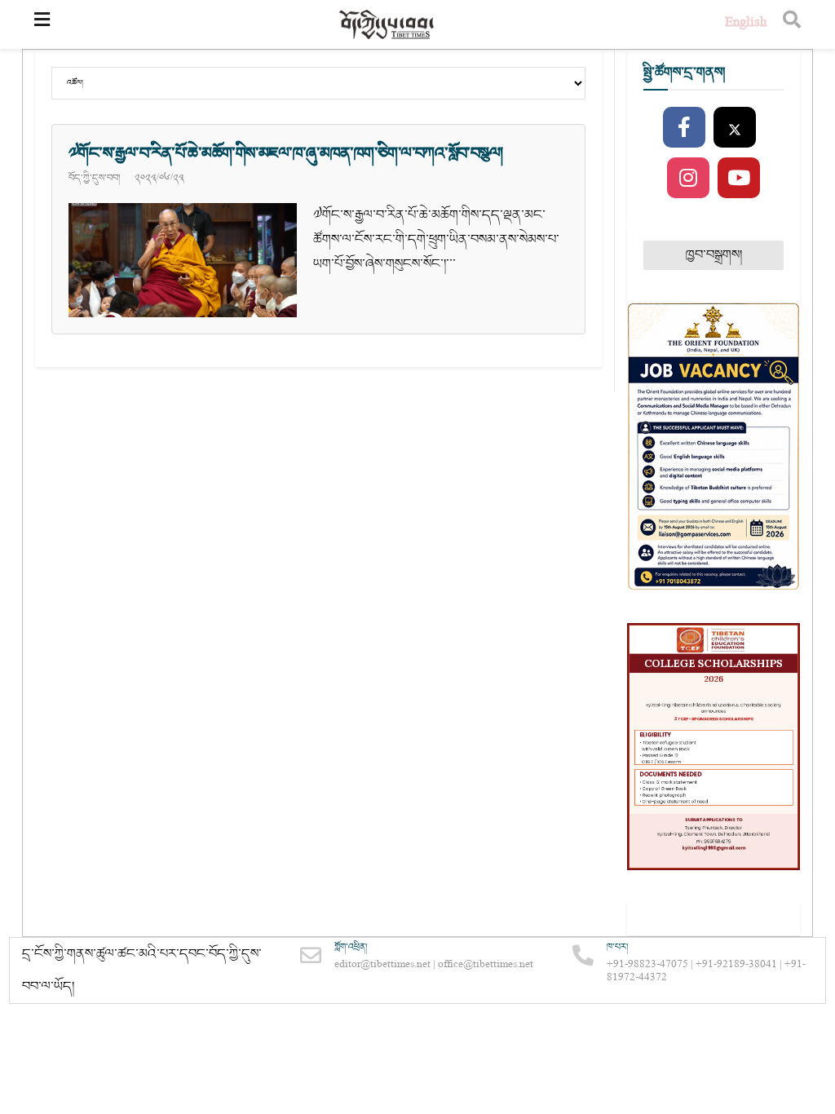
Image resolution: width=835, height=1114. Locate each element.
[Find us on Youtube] (739, 178)
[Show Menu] (42, 24)
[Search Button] (792, 24)
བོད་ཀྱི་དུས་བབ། (94, 177)
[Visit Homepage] (387, 25)
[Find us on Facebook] (684, 128)
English (746, 24)
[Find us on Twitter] (735, 128)
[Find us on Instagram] (688, 178)
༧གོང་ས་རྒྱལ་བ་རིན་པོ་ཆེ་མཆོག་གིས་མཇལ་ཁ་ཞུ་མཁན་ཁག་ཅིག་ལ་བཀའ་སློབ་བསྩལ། (285, 153)
